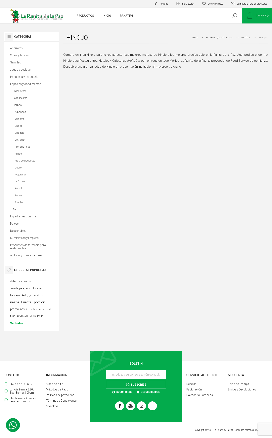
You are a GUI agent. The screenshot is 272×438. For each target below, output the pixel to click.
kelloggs (26, 295)
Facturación (194, 389)
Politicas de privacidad (60, 395)
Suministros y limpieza (24, 237)
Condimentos (20, 97)
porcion (39, 302)
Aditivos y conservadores (26, 255)
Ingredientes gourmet (23, 216)
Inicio (194, 37)
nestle (14, 302)
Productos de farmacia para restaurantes (28, 246)
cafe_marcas (24, 281)
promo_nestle (18, 309)
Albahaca (20, 111)
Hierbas (17, 104)
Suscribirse (124, 392)
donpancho (38, 288)
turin (12, 316)
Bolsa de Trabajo (238, 383)
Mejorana (20, 174)
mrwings (37, 295)
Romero (19, 195)
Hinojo (18, 153)
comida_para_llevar (20, 288)
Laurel (18, 167)
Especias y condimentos (25, 84)
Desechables (18, 230)
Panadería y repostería (24, 76)
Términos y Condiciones (61, 400)
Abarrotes (16, 48)
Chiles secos (19, 91)
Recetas (191, 383)
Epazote (19, 132)
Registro (164, 3)
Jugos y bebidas (20, 69)
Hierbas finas (22, 146)
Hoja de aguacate (25, 160)
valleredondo (36, 316)
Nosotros (52, 406)
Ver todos (16, 323)
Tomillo (19, 202)
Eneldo (18, 125)
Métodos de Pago (57, 389)
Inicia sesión (188, 3)
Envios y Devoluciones (242, 389)
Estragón (20, 139)
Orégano (20, 181)
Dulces (14, 223)
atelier (13, 281)
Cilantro (19, 118)
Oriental (26, 302)
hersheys (15, 295)
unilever (22, 316)
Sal (14, 209)
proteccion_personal (40, 309)
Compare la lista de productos (252, 3)
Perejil (18, 188)
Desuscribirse (150, 392)
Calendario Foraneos (199, 395)
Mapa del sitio (54, 383)
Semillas (15, 62)
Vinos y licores (19, 55)
